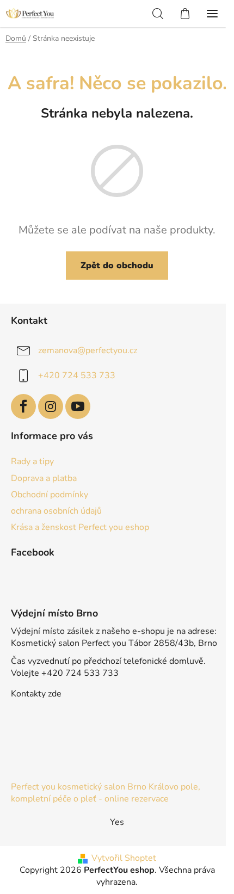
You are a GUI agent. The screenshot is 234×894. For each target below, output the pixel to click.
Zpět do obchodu (117, 266)
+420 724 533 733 (76, 375)
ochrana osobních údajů (56, 511)
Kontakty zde (36, 694)
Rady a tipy (32, 461)
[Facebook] (23, 406)
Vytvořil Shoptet (123, 858)
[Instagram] (50, 406)
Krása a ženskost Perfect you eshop (80, 527)
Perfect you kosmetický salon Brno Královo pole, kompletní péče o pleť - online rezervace (105, 793)
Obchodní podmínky (49, 495)
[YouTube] (77, 406)
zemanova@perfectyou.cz (87, 350)
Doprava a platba (44, 478)
